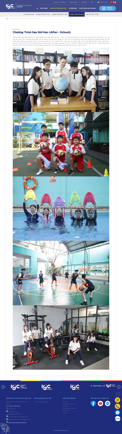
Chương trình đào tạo (58, 8)
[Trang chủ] (37, 8)
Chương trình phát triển (60, 14)
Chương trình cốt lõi (43, 14)
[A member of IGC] (103, 385)
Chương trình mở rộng (76, 14)
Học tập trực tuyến (92, 14)
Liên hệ (84, 2)
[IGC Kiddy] (75, 387)
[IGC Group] (19, 387)
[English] (114, 2)
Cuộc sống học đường (87, 8)
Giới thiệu (44, 8)
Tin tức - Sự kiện (59, 2)
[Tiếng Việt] (111, 2)
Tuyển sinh (73, 8)
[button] (3, 387)
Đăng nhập (104, 2)
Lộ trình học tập (28, 14)
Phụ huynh (73, 2)
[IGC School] (47, 387)
